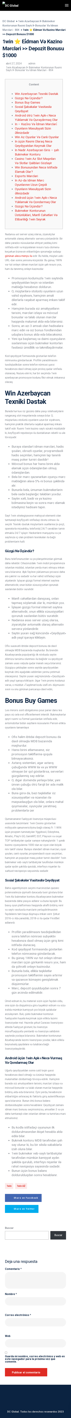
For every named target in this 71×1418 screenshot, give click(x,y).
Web (7, 1336)
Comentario (13, 1269)
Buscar (9, 1228)
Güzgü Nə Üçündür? (28, 98)
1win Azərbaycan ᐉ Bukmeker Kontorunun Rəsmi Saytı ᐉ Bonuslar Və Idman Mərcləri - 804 (34, 69)
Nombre (11, 1294)
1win (9, 1186)
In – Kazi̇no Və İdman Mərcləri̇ (36, 124)
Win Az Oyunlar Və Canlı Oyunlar (37, 137)
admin (31, 63)
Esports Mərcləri (26, 176)
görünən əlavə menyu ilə (18, 256)
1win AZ (21, 1186)
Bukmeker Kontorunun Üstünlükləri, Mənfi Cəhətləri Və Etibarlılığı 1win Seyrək (36, 215)
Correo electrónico (18, 1315)
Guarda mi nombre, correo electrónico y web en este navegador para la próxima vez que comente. (35, 1359)
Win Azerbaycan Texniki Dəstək (36, 94)
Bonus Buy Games (27, 102)
